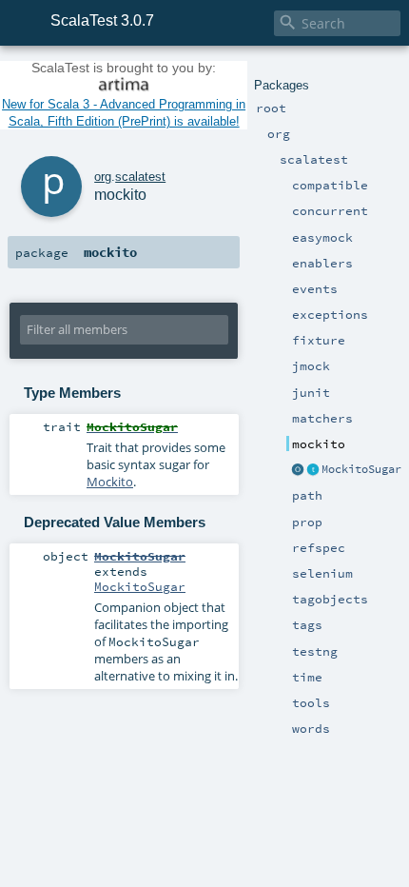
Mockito (110, 481)
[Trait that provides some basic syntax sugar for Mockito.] (313, 470)
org (102, 176)
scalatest (140, 176)
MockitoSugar (361, 469)
